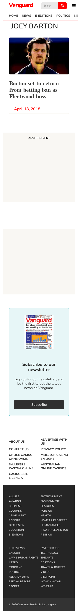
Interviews (16, 548)
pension (46, 534)
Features (47, 506)
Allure (14, 496)
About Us (17, 442)
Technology (49, 553)
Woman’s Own (51, 581)
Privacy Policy (53, 449)
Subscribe (39, 404)
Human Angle (50, 525)
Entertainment (51, 496)
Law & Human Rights (23, 557)
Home (13, 16)
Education (16, 530)
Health (46, 515)
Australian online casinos (53, 466)
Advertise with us (54, 442)
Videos (45, 572)
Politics (63, 16)
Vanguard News (21, 5)
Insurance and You (54, 530)
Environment (50, 501)
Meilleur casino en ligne (54, 457)
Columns (15, 510)
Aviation (15, 501)
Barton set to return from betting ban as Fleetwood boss (34, 89)
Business (15, 506)
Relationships (19, 576)
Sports (14, 586)
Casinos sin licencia (18, 476)
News (26, 16)
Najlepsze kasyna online (21, 466)
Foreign (46, 510)
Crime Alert (17, 515)
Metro (13, 562)
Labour (14, 553)
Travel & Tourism (53, 567)
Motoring (15, 567)
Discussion (16, 525)
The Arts (47, 557)
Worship (47, 586)
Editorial (15, 520)
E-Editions (43, 16)
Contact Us (19, 449)
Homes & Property (54, 520)
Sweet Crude (50, 548)
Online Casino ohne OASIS (20, 457)
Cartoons (48, 562)
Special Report (19, 581)
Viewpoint (48, 576)
